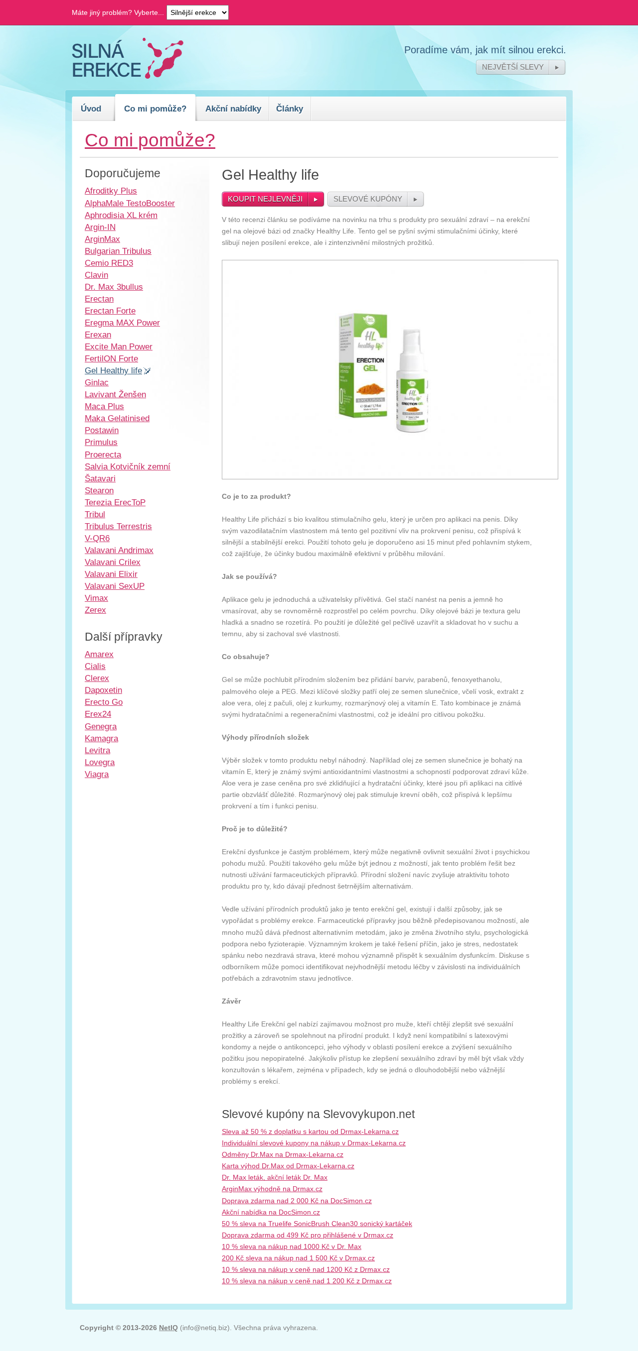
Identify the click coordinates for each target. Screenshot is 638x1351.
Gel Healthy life (113, 370)
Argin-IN (100, 227)
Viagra (97, 774)
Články (289, 108)
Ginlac (97, 382)
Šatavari (100, 478)
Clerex (97, 678)
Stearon (99, 490)
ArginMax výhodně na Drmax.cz (272, 1189)
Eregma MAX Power (122, 323)
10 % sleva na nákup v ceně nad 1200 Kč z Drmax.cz (306, 1269)
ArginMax (102, 239)
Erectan (99, 299)
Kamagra (101, 738)
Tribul (95, 514)
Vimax (96, 598)
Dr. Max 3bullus (114, 287)
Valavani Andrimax (119, 550)
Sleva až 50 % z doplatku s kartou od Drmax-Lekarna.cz (310, 1131)
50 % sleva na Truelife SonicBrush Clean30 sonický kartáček (317, 1224)
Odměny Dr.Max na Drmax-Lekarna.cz (282, 1154)
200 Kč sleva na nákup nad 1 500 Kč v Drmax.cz (298, 1258)
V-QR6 (97, 538)
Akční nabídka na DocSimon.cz (271, 1212)
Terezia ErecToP (115, 502)
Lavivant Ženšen (115, 394)
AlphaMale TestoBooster (130, 203)
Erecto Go (104, 702)
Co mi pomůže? (155, 108)
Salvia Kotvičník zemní (127, 466)
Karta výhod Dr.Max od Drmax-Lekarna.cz (288, 1166)
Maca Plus (104, 406)
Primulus (101, 442)
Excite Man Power (119, 346)
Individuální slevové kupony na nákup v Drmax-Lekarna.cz (314, 1143)
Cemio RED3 (109, 263)
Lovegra (100, 762)
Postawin (102, 430)
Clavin (96, 275)
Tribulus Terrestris (118, 526)
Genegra (101, 726)
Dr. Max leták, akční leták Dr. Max (274, 1177)
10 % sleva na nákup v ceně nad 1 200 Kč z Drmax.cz (307, 1281)
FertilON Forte (111, 358)
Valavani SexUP (115, 586)
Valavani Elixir (111, 574)
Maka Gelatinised (117, 418)
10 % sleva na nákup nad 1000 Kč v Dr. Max (291, 1246)
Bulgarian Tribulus (118, 251)
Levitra (97, 750)
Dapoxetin (103, 690)
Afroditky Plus (111, 191)
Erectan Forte (110, 311)
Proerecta (103, 454)
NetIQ (168, 1328)
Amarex (99, 654)
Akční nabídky (233, 108)
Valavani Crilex (113, 562)
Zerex (95, 610)
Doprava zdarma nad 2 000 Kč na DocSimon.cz (297, 1201)
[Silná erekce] (127, 76)
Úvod (91, 108)
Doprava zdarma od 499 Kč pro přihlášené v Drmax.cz (307, 1235)
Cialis (95, 666)
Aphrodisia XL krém (121, 215)
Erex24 (98, 714)
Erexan (98, 334)
